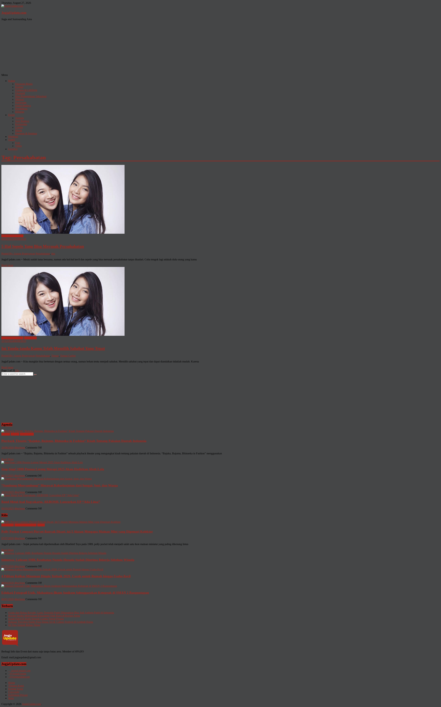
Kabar (11, 80)
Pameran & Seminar (26, 133)
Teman (55, 355)
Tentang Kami (16, 685)
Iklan (11, 698)
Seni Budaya (22, 121)
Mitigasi (19, 99)
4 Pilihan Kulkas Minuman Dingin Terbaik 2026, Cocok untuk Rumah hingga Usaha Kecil (66, 576)
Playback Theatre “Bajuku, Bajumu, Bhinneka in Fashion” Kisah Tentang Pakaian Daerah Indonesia (73, 441)
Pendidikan (21, 108)
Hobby (41, 525)
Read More (7, 459)
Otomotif (20, 93)
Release (15, 434)
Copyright (13, 691)
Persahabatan (43, 253)
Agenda (19, 118)
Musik (18, 130)
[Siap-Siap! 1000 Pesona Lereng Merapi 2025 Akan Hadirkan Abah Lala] (42, 462)
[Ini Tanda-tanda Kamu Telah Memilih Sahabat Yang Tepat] (63, 334)
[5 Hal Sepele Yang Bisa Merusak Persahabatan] (63, 232)
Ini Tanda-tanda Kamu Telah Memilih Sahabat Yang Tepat (53, 348)
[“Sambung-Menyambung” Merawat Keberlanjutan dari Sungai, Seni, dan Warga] (46, 478)
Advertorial (7, 525)
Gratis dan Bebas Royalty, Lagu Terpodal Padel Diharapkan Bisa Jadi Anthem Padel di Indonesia (61, 612)
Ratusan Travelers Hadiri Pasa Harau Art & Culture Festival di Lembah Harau (50, 621)
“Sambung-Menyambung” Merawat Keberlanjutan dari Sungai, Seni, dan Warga (59, 485)
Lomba (19, 127)
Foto (17, 142)
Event (11, 114)
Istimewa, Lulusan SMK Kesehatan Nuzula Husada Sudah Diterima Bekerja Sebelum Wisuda (67, 560)
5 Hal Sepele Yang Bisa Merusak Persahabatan (42, 246)
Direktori (13, 136)
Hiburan (19, 111)
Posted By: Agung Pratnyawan (18, 253)
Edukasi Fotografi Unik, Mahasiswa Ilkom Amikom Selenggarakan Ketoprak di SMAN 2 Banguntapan (75, 592)
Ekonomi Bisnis (24, 83)
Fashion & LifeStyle (26, 90)
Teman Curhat (68, 355)
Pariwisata (20, 102)
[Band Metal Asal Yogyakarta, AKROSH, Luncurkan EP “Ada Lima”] (40, 495)
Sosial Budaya (23, 105)
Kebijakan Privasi (18, 695)
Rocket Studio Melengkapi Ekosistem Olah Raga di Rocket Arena (44, 615)
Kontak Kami (15, 688)
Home (11, 682)
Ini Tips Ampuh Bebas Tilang (24, 625)
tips (53, 253)
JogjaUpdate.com (13, 12)
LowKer (13, 148)
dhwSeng (19, 447)
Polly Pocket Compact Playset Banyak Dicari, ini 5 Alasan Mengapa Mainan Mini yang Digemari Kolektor (77, 531)
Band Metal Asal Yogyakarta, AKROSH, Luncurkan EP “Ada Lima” (50, 502)
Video (18, 145)
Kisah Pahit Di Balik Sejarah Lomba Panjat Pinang (36, 618)
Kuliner (19, 87)
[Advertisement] (220, 48)
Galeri (11, 139)
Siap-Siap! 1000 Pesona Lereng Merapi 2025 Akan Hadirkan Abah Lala (52, 469)
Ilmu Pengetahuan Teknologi (31, 96)
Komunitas (21, 124)
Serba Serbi (30, 337)
